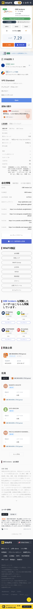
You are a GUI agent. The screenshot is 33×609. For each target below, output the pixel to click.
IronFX (19, 591)
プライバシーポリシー (15, 552)
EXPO (18, 556)
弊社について (5, 548)
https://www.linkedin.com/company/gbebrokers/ (20, 228)
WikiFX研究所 (25, 556)
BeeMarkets (5, 591)
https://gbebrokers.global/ (24, 204)
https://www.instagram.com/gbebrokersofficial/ (21, 215)
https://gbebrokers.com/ (25, 202)
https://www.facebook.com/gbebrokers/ (21, 209)
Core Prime (5, 594)
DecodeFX (23, 594)
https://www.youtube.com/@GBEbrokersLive (20, 221)
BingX (13, 591)
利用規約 (4, 552)
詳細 (8, 319)
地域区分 (19, 559)
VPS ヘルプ (4, 559)
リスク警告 (24, 548)
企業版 (5, 556)
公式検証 (11, 556)
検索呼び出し (27, 552)
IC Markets (14, 594)
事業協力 (12, 559)
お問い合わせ (15, 548)
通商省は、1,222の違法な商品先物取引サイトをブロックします (16, 114)
